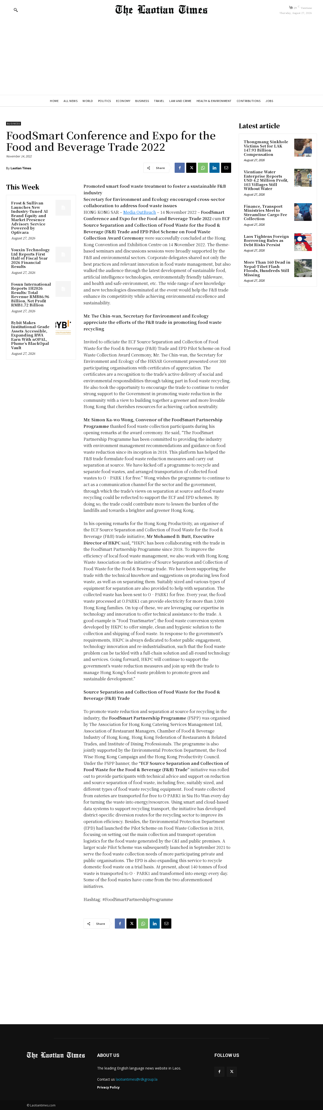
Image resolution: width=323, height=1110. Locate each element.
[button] (15, 9)
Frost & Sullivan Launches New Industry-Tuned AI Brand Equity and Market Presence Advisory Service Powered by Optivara (29, 217)
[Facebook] (180, 168)
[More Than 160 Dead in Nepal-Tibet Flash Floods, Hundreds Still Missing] (303, 268)
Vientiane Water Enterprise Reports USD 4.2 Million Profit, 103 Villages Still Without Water (266, 180)
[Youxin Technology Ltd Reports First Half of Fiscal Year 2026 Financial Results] (63, 254)
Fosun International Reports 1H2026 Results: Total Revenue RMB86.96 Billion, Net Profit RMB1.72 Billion (31, 294)
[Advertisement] (161, 57)
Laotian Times (21, 168)
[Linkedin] (214, 168)
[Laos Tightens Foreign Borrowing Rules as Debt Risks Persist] (303, 242)
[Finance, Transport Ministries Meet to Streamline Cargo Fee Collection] (303, 212)
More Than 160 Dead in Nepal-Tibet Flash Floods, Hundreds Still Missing (267, 268)
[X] (191, 168)
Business (13, 123)
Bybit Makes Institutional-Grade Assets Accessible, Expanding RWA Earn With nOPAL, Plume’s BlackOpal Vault (30, 335)
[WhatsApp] (203, 168)
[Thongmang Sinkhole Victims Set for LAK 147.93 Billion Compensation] (303, 147)
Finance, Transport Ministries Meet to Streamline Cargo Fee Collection (265, 212)
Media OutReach (139, 212)
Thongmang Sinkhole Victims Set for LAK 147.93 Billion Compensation (266, 148)
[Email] (226, 168)
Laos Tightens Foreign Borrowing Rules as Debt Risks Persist (266, 240)
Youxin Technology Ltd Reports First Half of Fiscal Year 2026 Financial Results (30, 258)
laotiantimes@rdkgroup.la (136, 1079)
